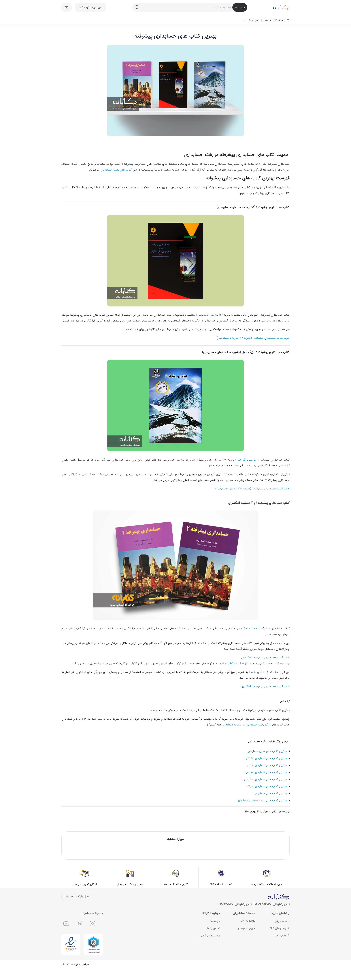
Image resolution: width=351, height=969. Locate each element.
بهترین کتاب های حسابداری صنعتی (266, 772)
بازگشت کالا (248, 921)
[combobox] (189, 7)
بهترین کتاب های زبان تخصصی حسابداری (262, 800)
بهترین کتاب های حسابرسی (270, 793)
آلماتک (65, 964)
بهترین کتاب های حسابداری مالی (267, 765)
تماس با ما (213, 928)
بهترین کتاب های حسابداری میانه (267, 786)
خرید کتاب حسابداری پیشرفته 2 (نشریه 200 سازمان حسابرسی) (252, 488)
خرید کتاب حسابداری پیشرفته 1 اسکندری (265, 657)
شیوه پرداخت (282, 935)
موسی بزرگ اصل (246, 459)
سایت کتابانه (233, 724)
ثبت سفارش (282, 921)
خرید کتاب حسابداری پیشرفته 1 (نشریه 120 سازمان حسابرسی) (253, 338)
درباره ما (215, 921)
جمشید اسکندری (247, 628)
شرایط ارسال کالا (280, 928)
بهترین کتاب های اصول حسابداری (267, 751)
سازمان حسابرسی (207, 315)
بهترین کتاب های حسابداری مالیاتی (265, 779)
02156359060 (225, 904)
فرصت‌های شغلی (210, 935)
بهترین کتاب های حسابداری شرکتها (266, 758)
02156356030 (263, 904)
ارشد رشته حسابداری (258, 724)
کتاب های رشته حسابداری (116, 169)
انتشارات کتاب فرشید (232, 663)
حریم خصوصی (246, 928)
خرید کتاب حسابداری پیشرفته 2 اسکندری (265, 686)
